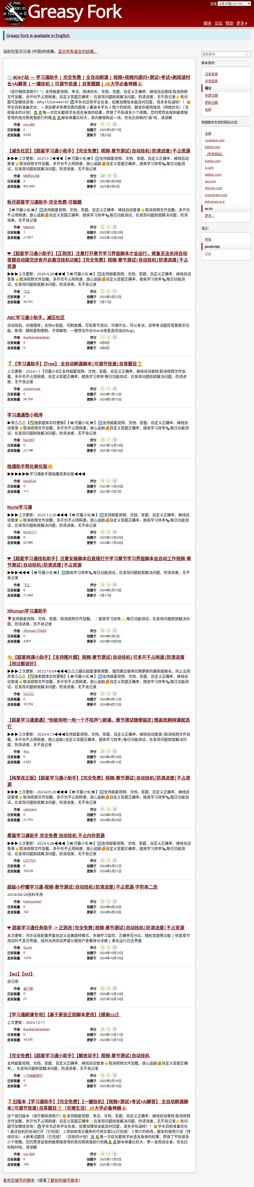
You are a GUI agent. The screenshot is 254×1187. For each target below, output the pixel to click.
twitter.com (213, 174)
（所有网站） (214, 154)
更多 (240, 23)
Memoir (29, 227)
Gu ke (27, 947)
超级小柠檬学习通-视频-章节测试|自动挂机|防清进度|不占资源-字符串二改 (82, 887)
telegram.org (214, 201)
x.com (209, 167)
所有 (208, 239)
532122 (28, 693)
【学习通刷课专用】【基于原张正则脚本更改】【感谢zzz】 (64, 1015)
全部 (208, 133)
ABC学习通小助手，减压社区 (36, 317)
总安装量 (211, 81)
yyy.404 (28, 124)
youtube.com (214, 140)
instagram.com (216, 195)
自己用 (28, 988)
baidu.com (213, 160)
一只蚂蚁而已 (33, 1075)
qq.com (210, 181)
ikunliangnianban (36, 337)
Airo (26, 751)
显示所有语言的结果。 (78, 51)
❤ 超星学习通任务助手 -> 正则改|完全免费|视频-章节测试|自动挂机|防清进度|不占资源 (95, 928)
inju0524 (29, 480)
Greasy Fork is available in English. (38, 35)
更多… (209, 215)
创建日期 (211, 95)
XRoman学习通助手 (27, 611)
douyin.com (213, 188)
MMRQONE (31, 175)
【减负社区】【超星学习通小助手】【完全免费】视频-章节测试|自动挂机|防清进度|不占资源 (98, 151)
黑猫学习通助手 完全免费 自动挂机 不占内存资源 (56, 835)
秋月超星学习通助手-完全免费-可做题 (44, 202)
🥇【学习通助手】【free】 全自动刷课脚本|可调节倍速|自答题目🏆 (74, 364)
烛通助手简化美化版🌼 (30, 466)
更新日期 (211, 102)
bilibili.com (212, 147)
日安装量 (211, 74)
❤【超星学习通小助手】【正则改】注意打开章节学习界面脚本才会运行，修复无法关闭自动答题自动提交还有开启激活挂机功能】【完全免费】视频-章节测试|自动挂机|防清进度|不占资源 (97, 259)
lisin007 (28, 439)
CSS (208, 253)
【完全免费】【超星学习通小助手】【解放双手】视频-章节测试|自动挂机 (78, 1056)
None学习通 (19, 507)
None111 (30, 532)
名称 (208, 109)
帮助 (229, 23)
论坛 (218, 23)
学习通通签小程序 (25, 415)
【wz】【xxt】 (21, 974)
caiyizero (30, 809)
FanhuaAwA (32, 901)
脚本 (208, 23)
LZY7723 (29, 860)
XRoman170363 (34, 630)
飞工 (26, 291)
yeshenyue (31, 388)
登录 (213, 3)
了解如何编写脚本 (62, 1180)
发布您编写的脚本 (19, 1180)
